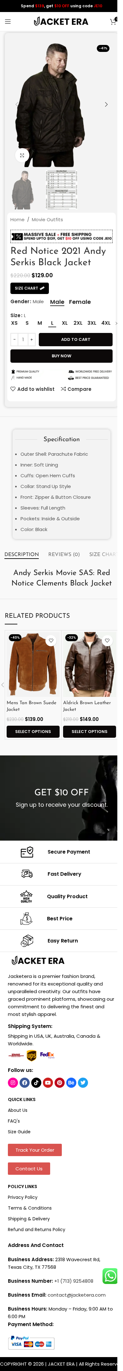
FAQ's (14, 1121)
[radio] (57, 302)
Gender (19, 301)
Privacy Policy (23, 1197)
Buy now (61, 356)
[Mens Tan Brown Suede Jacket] (33, 664)
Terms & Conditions (30, 1208)
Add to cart (76, 339)
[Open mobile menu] (8, 21)
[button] (16, 104)
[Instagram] (13, 1083)
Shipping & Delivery (29, 1219)
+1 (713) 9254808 (73, 1281)
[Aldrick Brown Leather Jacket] (89, 664)
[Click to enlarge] (22, 155)
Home (17, 219)
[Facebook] (25, 1083)
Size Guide (19, 1132)
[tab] (21, 555)
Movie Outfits (47, 219)
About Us (17, 1110)
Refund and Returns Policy (36, 1229)
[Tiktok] (36, 1083)
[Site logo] (61, 21)
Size (15, 315)
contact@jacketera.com (77, 1295)
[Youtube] (48, 1083)
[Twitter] (83, 1083)
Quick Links (22, 1099)
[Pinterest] (60, 1083)
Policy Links (22, 1186)
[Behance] (71, 1083)
